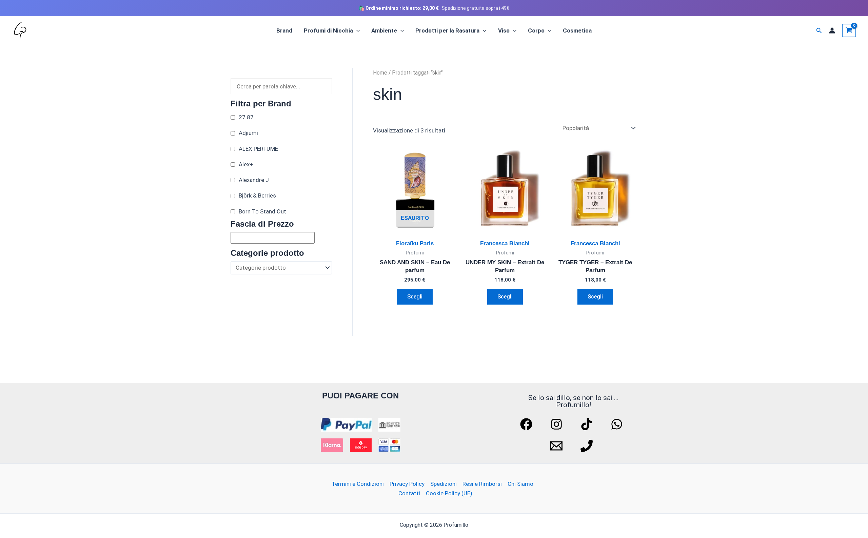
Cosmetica (577, 30)
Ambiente (384, 30)
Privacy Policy (407, 483)
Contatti (409, 493)
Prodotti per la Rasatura (447, 30)
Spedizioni (443, 483)
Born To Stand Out (262, 211)
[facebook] (527, 424)
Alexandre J (254, 180)
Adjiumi (248, 132)
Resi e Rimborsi (482, 483)
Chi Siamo (520, 483)
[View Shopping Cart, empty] (849, 30)
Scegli (414, 296)
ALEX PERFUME (258, 148)
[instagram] (557, 424)
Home (380, 72)
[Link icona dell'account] (832, 30)
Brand (284, 30)
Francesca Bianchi (505, 243)
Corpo (536, 30)
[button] (356, 30)
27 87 (246, 117)
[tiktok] (587, 424)
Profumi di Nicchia (328, 30)
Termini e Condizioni (358, 483)
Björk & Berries (257, 195)
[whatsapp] (618, 424)
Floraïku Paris (415, 243)
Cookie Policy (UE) (449, 493)
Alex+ (246, 164)
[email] (557, 446)
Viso (504, 30)
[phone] (587, 446)
